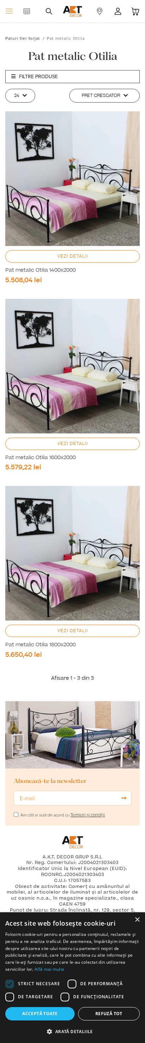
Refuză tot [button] (108, 1014)
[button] (72, 1031)
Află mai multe (49, 969)
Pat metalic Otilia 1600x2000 (40, 457)
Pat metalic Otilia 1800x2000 (40, 644)
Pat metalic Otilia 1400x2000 (40, 270)
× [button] (137, 919)
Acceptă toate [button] (39, 1014)
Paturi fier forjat (22, 38)
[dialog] (72, 977)
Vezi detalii (72, 256)
